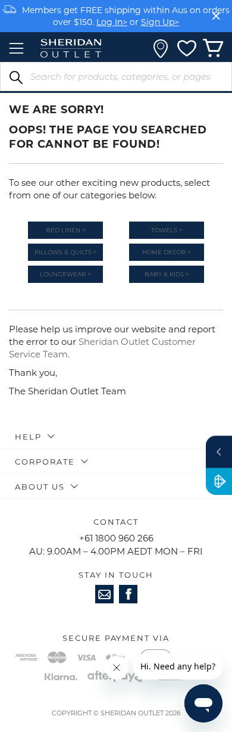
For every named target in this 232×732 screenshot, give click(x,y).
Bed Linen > (66, 230)
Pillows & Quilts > (66, 252)
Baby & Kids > (167, 274)
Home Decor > (166, 252)
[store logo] (71, 48)
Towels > (167, 230)
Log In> (111, 21)
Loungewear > (65, 274)
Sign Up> (160, 21)
